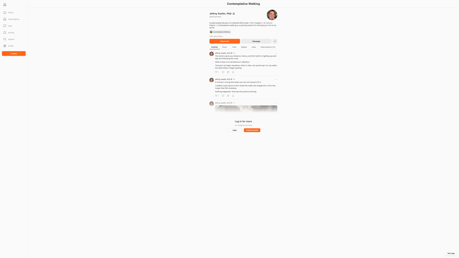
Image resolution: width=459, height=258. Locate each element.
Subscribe (224, 41)
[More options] (276, 53)
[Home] (5, 5)
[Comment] (223, 72)
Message (256, 41)
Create (14, 53)
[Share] (233, 72)
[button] (14, 12)
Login (234, 130)
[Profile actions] (275, 41)
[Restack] (228, 72)
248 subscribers (216, 36)
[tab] (214, 47)
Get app (451, 253)
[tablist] (243, 47)
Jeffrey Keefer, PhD (222, 53)
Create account (252, 130)
